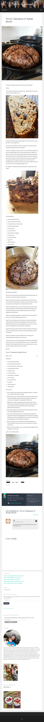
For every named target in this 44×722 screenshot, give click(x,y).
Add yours (35, 514)
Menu (5, 10)
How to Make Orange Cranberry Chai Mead (13, 583)
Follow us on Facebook (8, 608)
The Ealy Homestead (22, 4)
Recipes (31, 495)
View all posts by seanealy (15, 503)
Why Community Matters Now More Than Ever (14, 581)
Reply (36, 521)
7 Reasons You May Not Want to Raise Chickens (14, 575)
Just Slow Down (32, 498)
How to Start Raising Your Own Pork (11, 579)
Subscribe (6, 603)
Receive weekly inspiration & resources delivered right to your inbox (19, 617)
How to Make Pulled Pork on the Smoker (12, 577)
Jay (14, 520)
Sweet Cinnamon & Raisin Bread (19, 20)
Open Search (41, 10)
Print (37, 355)
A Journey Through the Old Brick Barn (34, 501)
